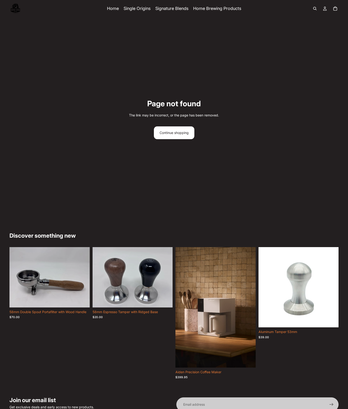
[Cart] (335, 8)
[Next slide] (248, 307)
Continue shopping (174, 133)
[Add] (82, 300)
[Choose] (165, 300)
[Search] (315, 8)
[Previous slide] (182, 307)
